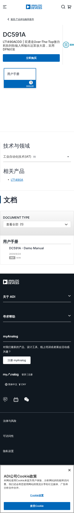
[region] (37, 489)
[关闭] (69, 470)
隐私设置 (8, 451)
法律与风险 (9, 420)
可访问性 (8, 435)
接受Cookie (37, 505)
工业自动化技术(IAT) (19, 156)
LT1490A (17, 180)
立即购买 (31, 57)
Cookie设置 (37, 495)
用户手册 (13, 74)
